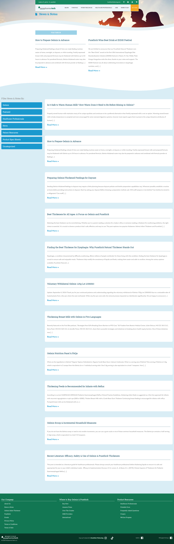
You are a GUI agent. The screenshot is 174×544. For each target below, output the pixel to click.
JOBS (116, 7)
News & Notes (9, 507)
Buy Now (65, 504)
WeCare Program (125, 517)
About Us (7, 504)
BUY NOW (134, 7)
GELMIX (67, 7)
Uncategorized (9, 146)
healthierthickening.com (113, 2)
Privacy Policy (9, 521)
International (66, 517)
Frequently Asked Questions (129, 511)
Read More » (41, 67)
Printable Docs (125, 507)
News (5, 125)
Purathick (7, 514)
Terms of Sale (8, 528)
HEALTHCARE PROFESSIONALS (103, 7)
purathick (53, 2)
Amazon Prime (67, 507)
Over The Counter (68, 511)
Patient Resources (10, 132)
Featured (6, 112)
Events (6, 517)
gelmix (46, 2)
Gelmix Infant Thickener (12, 511)
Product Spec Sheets (12, 139)
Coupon (122, 514)
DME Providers (67, 514)
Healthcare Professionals (13, 119)
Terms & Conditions (10, 524)
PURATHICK (75, 7)
